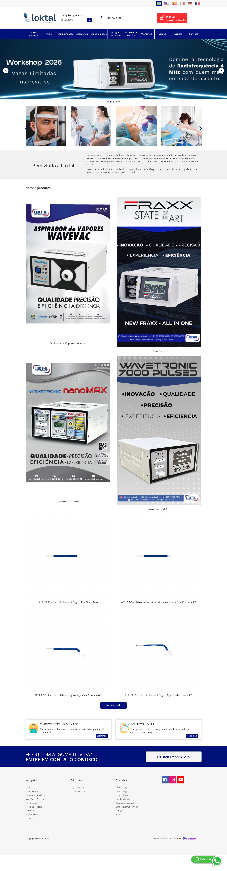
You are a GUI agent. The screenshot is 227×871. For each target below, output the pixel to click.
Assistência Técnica (34, 799)
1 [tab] (108, 102)
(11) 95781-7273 (78, 791)
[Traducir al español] (174, 3)
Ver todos (112, 705)
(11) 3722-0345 (77, 787)
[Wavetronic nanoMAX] (68, 422)
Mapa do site (31, 814)
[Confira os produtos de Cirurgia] (181, 126)
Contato (29, 818)
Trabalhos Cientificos (35, 795)
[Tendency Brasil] (189, 838)
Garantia (29, 810)
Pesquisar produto (71, 15)
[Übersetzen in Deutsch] (190, 3)
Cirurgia (119, 810)
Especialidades (32, 791)
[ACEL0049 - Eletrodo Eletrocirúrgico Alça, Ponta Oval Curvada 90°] (159, 556)
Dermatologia (122, 787)
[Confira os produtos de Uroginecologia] (46, 126)
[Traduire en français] (198, 3)
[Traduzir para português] (159, 3)
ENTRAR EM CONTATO (174, 757)
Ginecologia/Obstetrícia (127, 806)
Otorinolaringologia (125, 803)
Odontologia (121, 791)
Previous (5, 70)
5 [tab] (119, 102)
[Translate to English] (167, 3)
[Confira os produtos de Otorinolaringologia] (91, 126)
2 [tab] (110, 102)
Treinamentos (32, 803)
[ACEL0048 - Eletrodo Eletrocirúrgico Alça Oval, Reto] (68, 556)
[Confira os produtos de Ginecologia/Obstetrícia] (136, 126)
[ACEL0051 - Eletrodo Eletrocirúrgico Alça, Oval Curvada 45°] (159, 649)
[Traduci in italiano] (182, 3)
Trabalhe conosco (33, 806)
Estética (119, 814)
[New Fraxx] (159, 272)
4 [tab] (116, 102)
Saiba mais (102, 736)
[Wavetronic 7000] (159, 430)
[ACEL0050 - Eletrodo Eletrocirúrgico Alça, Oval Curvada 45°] (68, 649)
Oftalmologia (122, 795)
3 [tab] (113, 102)
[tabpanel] (113, 69)
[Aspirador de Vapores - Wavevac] (68, 263)
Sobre (28, 787)
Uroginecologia (123, 799)
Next (221, 70)
